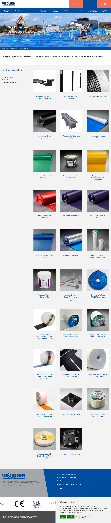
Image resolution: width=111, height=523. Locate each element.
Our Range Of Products (12, 48)
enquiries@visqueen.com (69, 484)
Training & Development (55, 10)
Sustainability (67, 10)
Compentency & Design (6, 10)
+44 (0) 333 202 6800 (57, 32)
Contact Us (90, 4)
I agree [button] (63, 517)
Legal (11, 516)
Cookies (16, 516)
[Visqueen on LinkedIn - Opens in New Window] (60, 489)
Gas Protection (24, 48)
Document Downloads (43, 10)
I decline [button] (70, 517)
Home (3, 48)
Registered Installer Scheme (92, 10)
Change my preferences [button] (83, 517)
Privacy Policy (5, 516)
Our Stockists (80, 10)
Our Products (30, 10)
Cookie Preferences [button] (31, 516)
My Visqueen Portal (104, 10)
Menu (102, 4)
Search (75, 4)
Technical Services (18, 10)
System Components (10, 82)
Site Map (22, 516)
